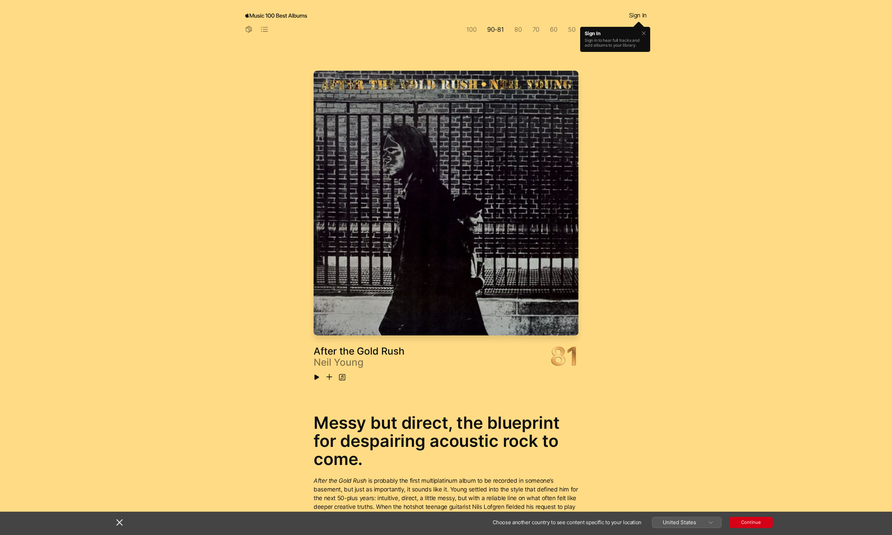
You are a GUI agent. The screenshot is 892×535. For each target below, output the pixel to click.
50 (572, 29)
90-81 (495, 29)
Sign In (638, 15)
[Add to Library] (329, 377)
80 (518, 29)
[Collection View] (248, 30)
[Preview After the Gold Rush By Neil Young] (317, 377)
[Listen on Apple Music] (342, 377)
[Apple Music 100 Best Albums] (276, 15)
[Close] (119, 522)
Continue (751, 522)
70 (536, 29)
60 (554, 29)
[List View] (264, 30)
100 (471, 29)
